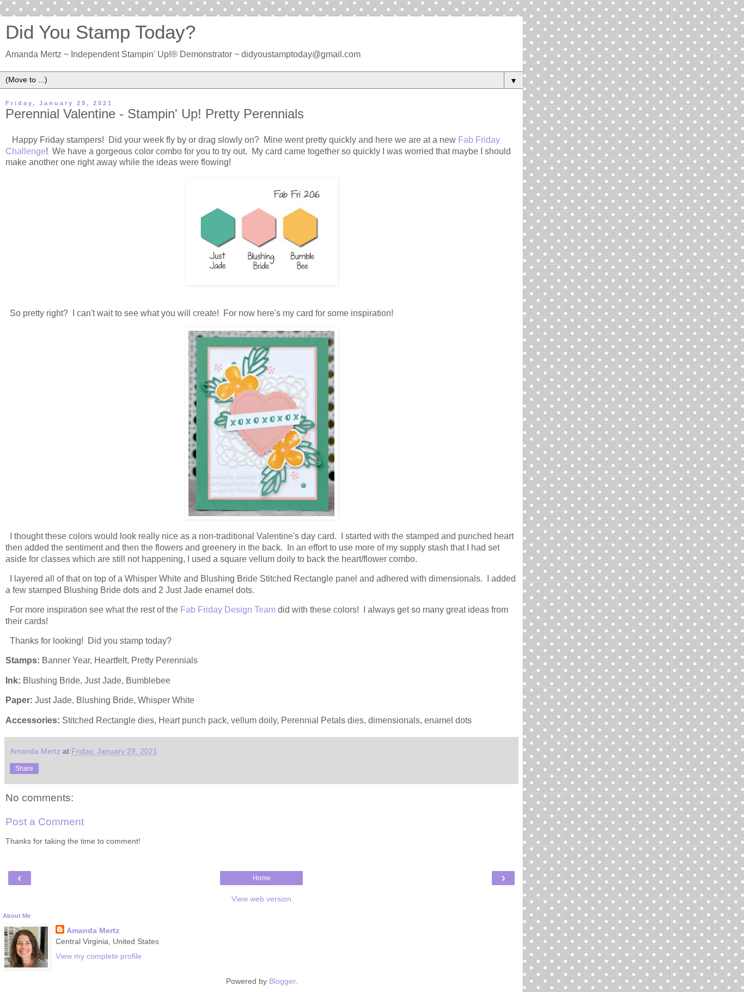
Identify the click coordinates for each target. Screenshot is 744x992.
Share (24, 768)
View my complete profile (99, 956)
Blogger (282, 981)
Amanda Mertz (92, 930)
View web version (261, 898)
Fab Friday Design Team (228, 609)
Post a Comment (44, 821)
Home (262, 878)
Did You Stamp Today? (100, 32)
